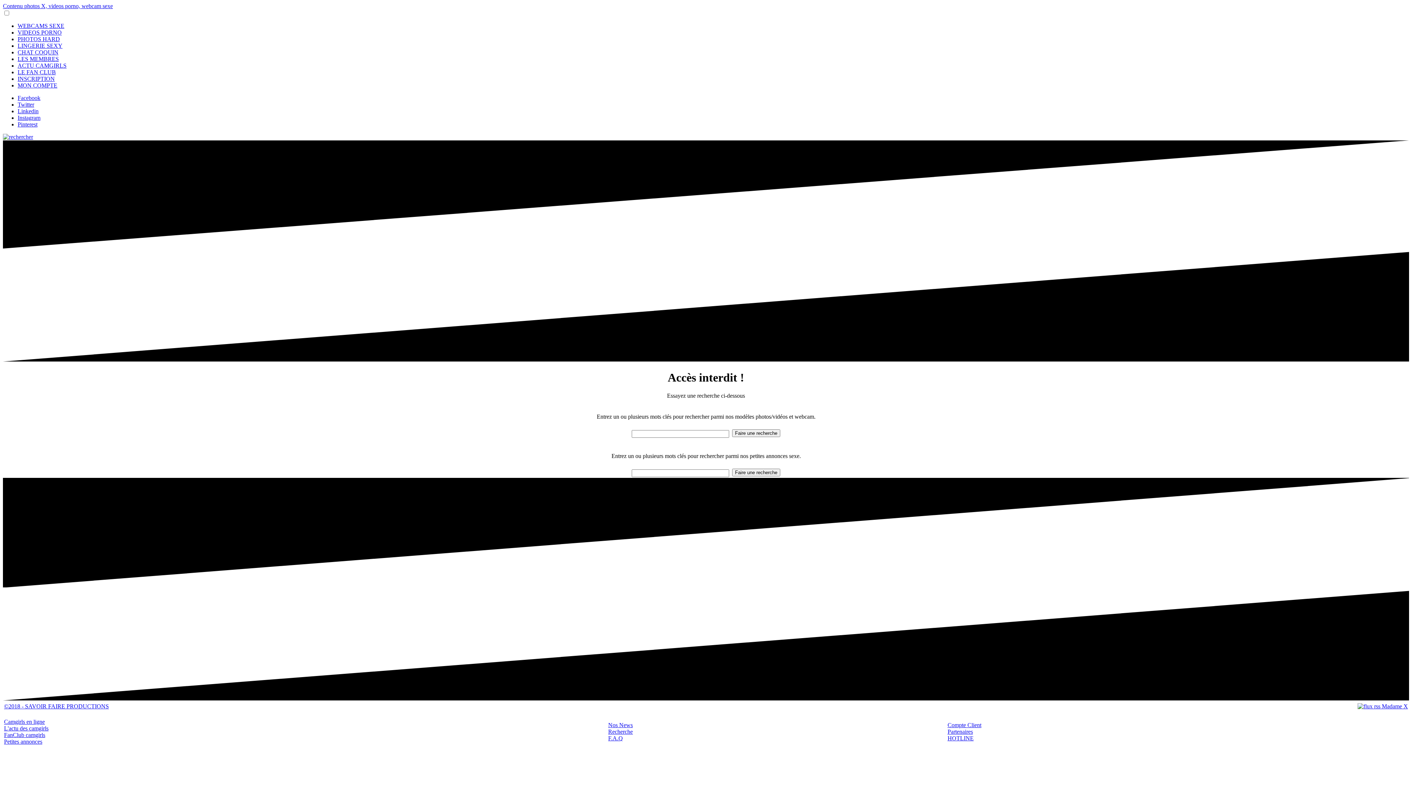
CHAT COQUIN (38, 52)
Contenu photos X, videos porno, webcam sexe (58, 6)
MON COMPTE (37, 85)
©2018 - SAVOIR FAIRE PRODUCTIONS (56, 706)
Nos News (620, 725)
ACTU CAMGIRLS (42, 65)
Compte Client (964, 725)
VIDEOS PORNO (40, 32)
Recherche (620, 732)
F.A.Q (615, 738)
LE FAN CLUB (37, 72)
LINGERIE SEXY (40, 46)
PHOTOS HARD (39, 39)
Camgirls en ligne (24, 722)
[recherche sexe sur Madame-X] (18, 137)
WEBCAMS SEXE (41, 26)
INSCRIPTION (36, 79)
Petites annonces (23, 741)
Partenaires (960, 732)
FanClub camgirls (24, 735)
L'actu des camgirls (26, 728)
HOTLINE (961, 738)
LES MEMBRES (38, 59)
